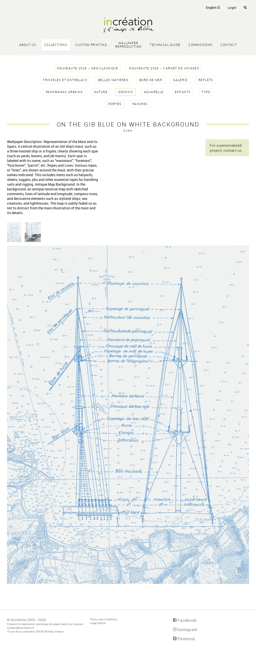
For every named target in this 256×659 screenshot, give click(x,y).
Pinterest (185, 639)
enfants (183, 92)
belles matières (113, 80)
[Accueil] (128, 25)
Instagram (186, 629)
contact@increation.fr (20, 628)
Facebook (186, 620)
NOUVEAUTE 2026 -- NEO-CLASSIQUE (87, 68)
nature (101, 92)
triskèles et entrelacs (65, 80)
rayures (140, 104)
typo (206, 92)
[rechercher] (245, 7)
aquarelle (154, 92)
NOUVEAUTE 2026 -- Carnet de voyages (164, 68)
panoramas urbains (64, 92)
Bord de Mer (150, 80)
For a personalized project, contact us (226, 148)
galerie (180, 80)
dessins (125, 92)
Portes (114, 104)
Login (232, 7)
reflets (205, 80)
